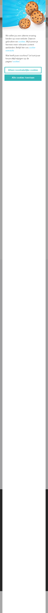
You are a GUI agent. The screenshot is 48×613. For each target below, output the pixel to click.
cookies (21, 41)
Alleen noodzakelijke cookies (23, 70)
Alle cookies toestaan (23, 77)
